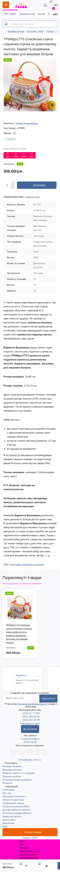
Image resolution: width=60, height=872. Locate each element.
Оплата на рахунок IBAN (15, 806)
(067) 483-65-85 (31, 716)
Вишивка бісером (16, 31)
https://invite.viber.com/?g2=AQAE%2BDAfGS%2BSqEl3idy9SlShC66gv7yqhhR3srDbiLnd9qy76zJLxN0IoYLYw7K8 (37, 752)
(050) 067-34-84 (31, 720)
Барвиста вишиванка (26, 123)
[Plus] (12, 183)
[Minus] (12, 187)
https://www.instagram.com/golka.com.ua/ (21, 752)
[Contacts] (45, 5)
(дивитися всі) (32, 197)
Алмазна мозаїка (11, 776)
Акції (5, 826)
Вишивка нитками (12, 769)
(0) (14, 133)
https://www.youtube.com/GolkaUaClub (29, 752)
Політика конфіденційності (32, 704)
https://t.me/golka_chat (45, 752)
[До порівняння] (45, 865)
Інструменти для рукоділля (17, 779)
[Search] (6, 24)
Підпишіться (48, 698)
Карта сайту (9, 819)
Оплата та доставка (13, 799)
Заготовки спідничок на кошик (27, 564)
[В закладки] (25, 865)
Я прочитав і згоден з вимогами (31, 705)
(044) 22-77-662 (31, 713)
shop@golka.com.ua (30, 759)
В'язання (7, 783)
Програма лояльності (14, 796)
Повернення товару (13, 803)
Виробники (8, 823)
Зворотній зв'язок (11, 816)
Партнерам (8, 789)
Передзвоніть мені (30, 723)
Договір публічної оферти (16, 809)
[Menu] (5, 5)
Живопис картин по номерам (18, 773)
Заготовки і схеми (35, 31)
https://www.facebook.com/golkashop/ (13, 752)
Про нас (6, 793)
